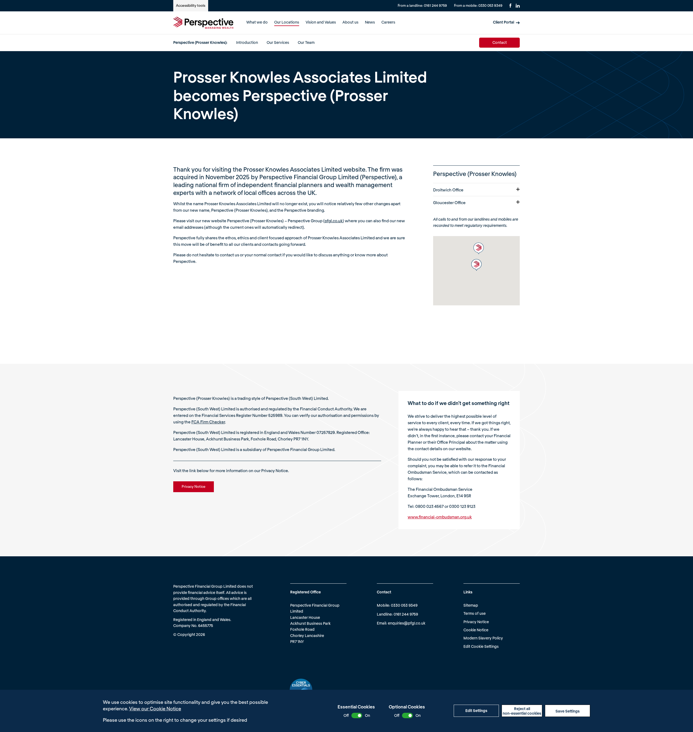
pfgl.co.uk (334, 220)
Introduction (247, 42)
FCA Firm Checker (208, 421)
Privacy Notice (476, 621)
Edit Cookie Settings (481, 646)
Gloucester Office (449, 202)
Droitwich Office (448, 189)
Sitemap (470, 605)
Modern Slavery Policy (483, 638)
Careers (388, 22)
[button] (478, 248)
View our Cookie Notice (155, 708)
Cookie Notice (475, 630)
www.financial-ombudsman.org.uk (440, 516)
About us (350, 22)
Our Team (306, 42)
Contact (499, 42)
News (370, 22)
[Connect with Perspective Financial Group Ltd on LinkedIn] (518, 6)
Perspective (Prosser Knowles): (200, 42)
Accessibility (190, 5)
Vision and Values (321, 22)
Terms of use (474, 613)
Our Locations (286, 22)
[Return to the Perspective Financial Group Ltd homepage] (203, 23)
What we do (257, 22)
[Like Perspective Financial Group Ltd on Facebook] (510, 6)
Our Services (278, 42)
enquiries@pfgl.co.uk (406, 623)
